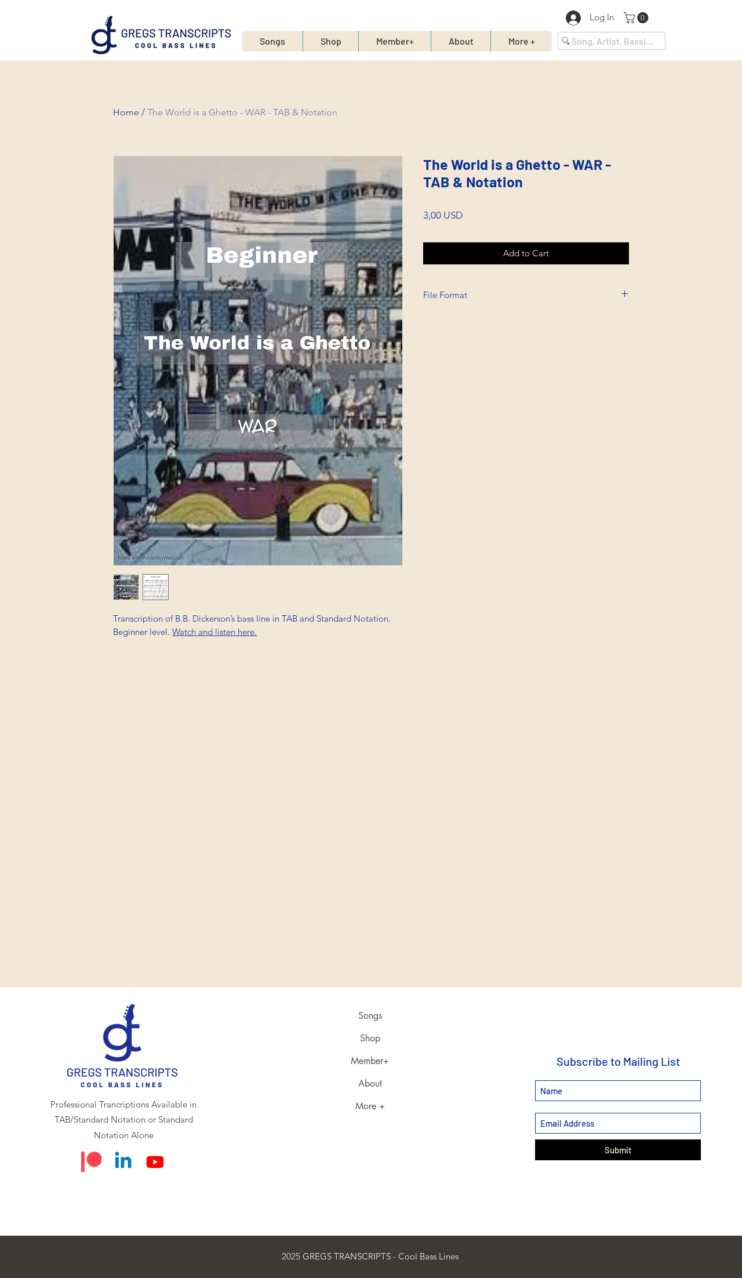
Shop (370, 1038)
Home (126, 112)
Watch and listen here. (214, 631)
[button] (637, 17)
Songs (370, 1016)
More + (370, 1106)
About (370, 1083)
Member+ (370, 1061)
